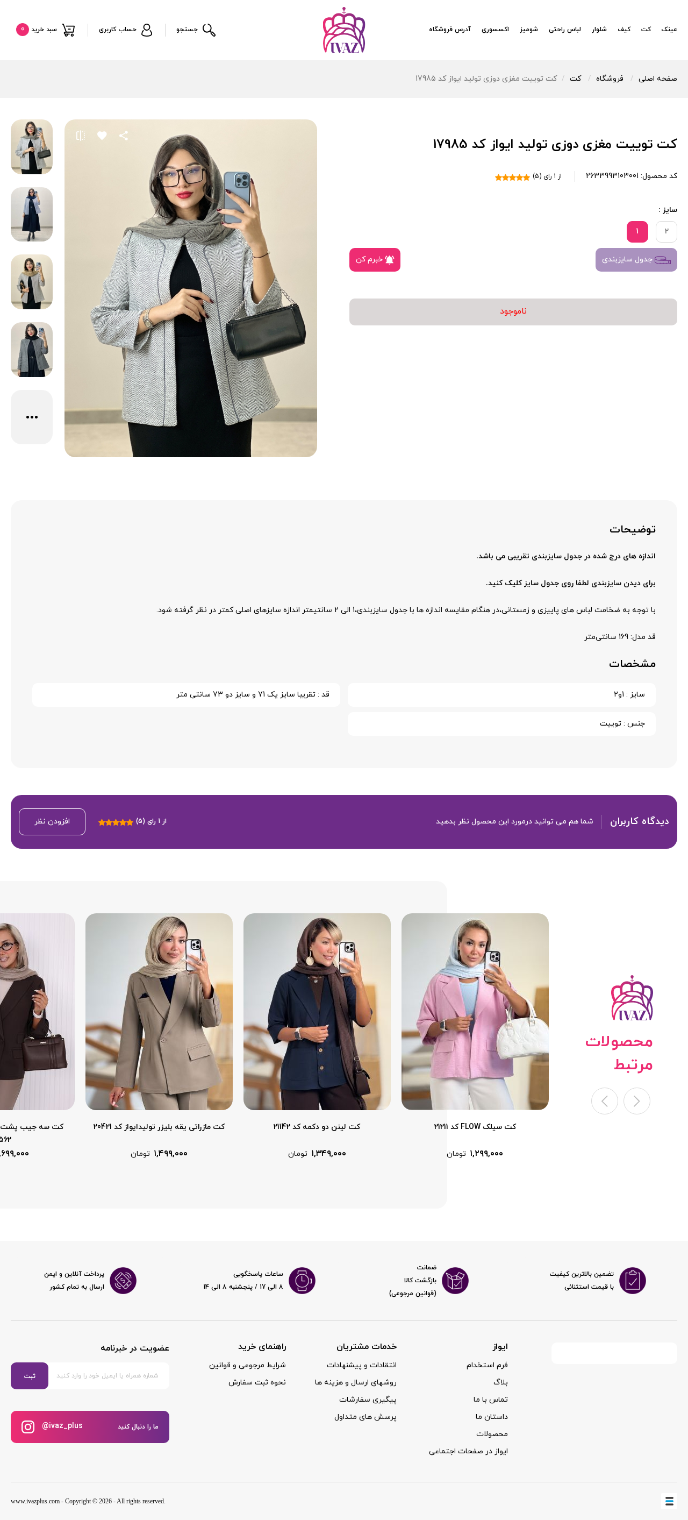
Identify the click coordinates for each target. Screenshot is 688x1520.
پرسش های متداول (365, 1417)
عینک (669, 29)
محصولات (492, 1434)
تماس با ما (491, 1400)
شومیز (529, 29)
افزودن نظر (52, 821)
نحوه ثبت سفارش (257, 1382)
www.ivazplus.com (35, 1501)
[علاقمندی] (102, 135)
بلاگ (500, 1382)
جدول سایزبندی (628, 259)
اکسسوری (495, 29)
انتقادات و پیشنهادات (362, 1365)
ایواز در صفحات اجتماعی (468, 1451)
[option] (475, 1036)
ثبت (29, 1376)
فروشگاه (610, 79)
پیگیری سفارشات (368, 1400)
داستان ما (492, 1417)
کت (646, 29)
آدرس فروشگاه (450, 29)
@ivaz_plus (61, 1426)
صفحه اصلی (658, 79)
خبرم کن (370, 259)
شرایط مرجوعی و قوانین (247, 1365)
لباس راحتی (565, 29)
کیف (624, 29)
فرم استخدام (487, 1365)
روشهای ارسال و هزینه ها (356, 1382)
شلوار (599, 29)
